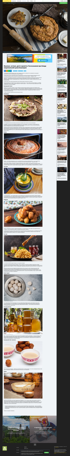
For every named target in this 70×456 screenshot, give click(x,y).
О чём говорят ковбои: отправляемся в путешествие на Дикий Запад (61, 61)
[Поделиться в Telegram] (11, 71)
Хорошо (46, 452)
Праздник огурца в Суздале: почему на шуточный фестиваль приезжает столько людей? (62, 86)
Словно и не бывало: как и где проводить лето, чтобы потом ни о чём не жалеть (61, 162)
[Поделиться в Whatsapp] (9, 71)
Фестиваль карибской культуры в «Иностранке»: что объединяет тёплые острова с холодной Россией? (61, 137)
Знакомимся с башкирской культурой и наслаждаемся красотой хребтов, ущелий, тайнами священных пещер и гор (16, 433)
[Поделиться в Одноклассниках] (7, 71)
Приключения (9, 417)
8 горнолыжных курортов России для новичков (43, 428)
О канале (17, 447)
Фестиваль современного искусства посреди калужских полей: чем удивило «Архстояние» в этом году (61, 175)
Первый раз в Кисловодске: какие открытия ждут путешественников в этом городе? (61, 124)
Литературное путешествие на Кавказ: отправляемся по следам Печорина (61, 149)
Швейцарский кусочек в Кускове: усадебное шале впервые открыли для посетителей (61, 73)
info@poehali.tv (57, 447)
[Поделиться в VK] (5, 71)
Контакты (17, 452)
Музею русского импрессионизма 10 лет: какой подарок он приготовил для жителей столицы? (61, 111)
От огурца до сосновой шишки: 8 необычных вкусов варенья (61, 99)
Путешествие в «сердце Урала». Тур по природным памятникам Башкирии (16, 429)
